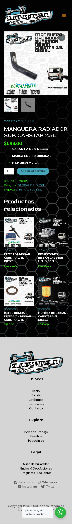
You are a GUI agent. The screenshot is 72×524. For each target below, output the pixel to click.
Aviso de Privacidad (36, 464)
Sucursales (36, 404)
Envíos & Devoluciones (36, 468)
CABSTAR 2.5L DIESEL (19, 121)
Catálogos (36, 400)
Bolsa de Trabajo (36, 432)
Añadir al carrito (33, 171)
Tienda (36, 395)
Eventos (36, 436)
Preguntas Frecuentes (36, 473)
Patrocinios (36, 440)
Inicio (36, 391)
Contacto (36, 408)
